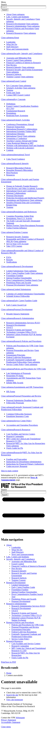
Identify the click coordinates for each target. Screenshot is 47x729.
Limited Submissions (15, 271)
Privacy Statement (8, 720)
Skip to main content (9, 471)
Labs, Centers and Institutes (17, 17)
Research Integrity (13, 67)
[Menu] (23, 534)
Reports (9, 260)
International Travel (14, 136)
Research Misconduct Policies (18, 168)
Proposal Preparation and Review (20, 350)
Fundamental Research (15, 111)
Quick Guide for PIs (14, 448)
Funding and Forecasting (16, 459)
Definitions (10, 104)
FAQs (8, 257)
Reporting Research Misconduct (19, 170)
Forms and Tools (13, 92)
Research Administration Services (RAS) (23, 323)
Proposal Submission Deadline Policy (21, 400)
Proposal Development (15, 285)
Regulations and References (17, 200)
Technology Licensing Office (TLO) (21, 332)
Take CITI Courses (14, 246)
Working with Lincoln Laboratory (20, 148)
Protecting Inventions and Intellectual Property (25, 198)
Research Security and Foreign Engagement (24, 70)
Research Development (15, 24)
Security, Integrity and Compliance (20, 19)
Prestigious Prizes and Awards (18, 282)
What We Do (11, 44)
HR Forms (10, 391)
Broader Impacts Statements (17, 314)
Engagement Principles (15, 355)
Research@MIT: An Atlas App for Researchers (25, 443)
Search (4, 4)
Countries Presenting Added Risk (20, 216)
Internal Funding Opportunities (19, 278)
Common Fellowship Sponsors (19, 414)
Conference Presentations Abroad (20, 124)
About (8, 14)
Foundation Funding (14, 275)
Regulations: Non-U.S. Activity (19, 218)
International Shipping (15, 134)
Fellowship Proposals (15, 403)
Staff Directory (12, 47)
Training (9, 90)
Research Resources (14, 33)
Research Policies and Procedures (20, 28)
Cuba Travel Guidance (15, 159)
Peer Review (11, 65)
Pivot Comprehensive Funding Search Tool (24, 280)
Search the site (12, 695)
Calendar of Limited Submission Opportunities (25, 294)
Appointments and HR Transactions (21, 378)
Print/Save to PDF (8, 662)
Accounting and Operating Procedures (22, 425)
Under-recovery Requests (16, 466)
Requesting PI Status (14, 376)
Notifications (11, 262)
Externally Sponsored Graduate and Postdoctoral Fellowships (21, 361)
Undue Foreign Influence (16, 228)
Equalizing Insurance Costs (17, 416)
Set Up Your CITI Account (17, 244)
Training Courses (13, 77)
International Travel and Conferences (21, 191)
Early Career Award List (16, 305)
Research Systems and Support (19, 330)
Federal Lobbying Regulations (18, 357)
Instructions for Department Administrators (23, 462)
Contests (9, 150)
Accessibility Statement (10, 722)
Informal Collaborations (16, 193)
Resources (10, 175)
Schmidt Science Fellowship (18, 296)
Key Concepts (12, 85)
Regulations (11, 113)
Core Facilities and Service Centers (20, 434)
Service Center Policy (15, 364)
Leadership (10, 42)
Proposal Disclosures (15, 195)
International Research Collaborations (21, 129)
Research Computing (15, 436)
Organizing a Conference (16, 138)
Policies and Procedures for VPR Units (22, 346)
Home (8, 673)
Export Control (12, 60)
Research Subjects (13, 74)
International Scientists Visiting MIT (21, 131)
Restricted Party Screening (17, 115)
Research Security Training (17, 237)
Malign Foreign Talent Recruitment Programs (25, 225)
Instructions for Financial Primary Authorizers (25, 464)
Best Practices (12, 172)
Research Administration (16, 26)
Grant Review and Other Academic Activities (25, 188)
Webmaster (20, 717)
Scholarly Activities (14, 88)
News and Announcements (17, 49)
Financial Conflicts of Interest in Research (23, 63)
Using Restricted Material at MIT (20, 143)
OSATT (9, 327)
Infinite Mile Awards (14, 383)
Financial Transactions (15, 127)
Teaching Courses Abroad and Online (21, 141)
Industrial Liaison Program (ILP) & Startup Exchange (25, 619)
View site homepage (14, 700)
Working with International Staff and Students (25, 145)
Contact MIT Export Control (18, 95)
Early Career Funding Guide (18, 273)
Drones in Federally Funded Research (21, 186)
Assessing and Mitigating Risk (18, 58)
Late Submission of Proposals (18, 373)
